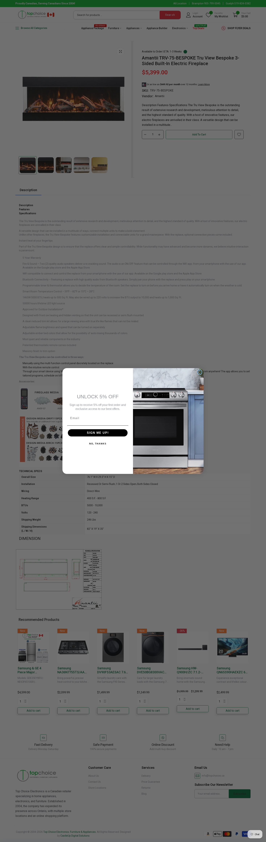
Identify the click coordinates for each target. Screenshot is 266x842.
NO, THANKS (97, 443)
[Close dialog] (199, 372)
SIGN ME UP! (98, 432)
